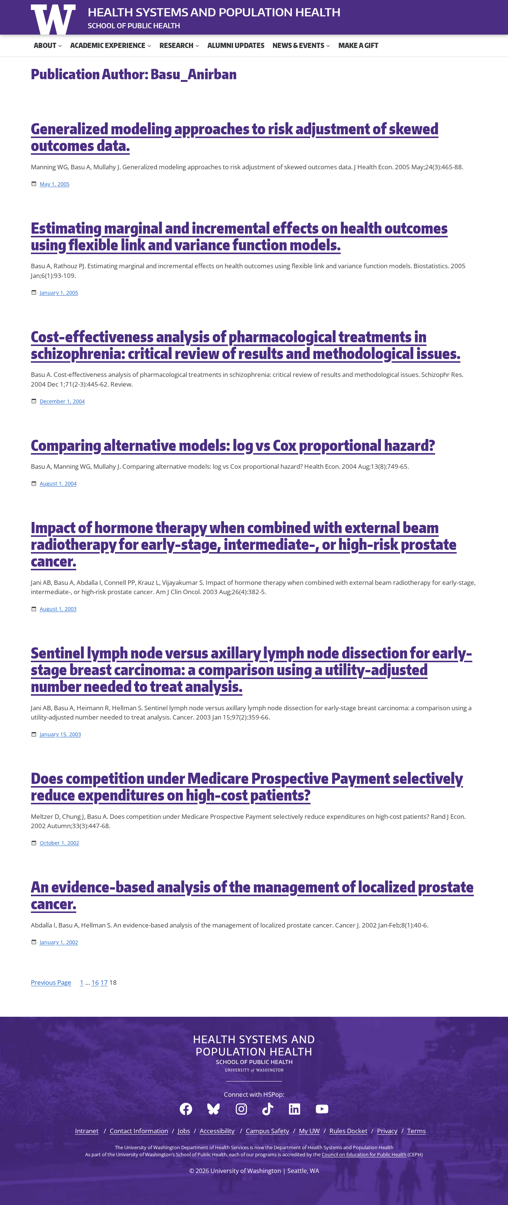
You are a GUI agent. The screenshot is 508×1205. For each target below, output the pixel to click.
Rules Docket (348, 1131)
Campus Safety (267, 1131)
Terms (416, 1131)
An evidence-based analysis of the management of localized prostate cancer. (252, 895)
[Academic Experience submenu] (149, 46)
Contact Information (139, 1131)
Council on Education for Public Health (364, 1154)
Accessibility (217, 1131)
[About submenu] (60, 46)
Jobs (184, 1131)
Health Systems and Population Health (214, 12)
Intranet (87, 1131)
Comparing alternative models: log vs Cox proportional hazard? (233, 445)
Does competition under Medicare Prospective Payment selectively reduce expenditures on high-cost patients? (247, 786)
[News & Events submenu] (328, 46)
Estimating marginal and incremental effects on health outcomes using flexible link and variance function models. (239, 236)
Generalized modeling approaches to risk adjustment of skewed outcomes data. (234, 137)
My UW (309, 1131)
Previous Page (51, 982)
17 (104, 982)
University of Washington (55, 18)
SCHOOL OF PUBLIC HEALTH (134, 25)
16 (95, 982)
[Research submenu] (197, 46)
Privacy (387, 1131)
